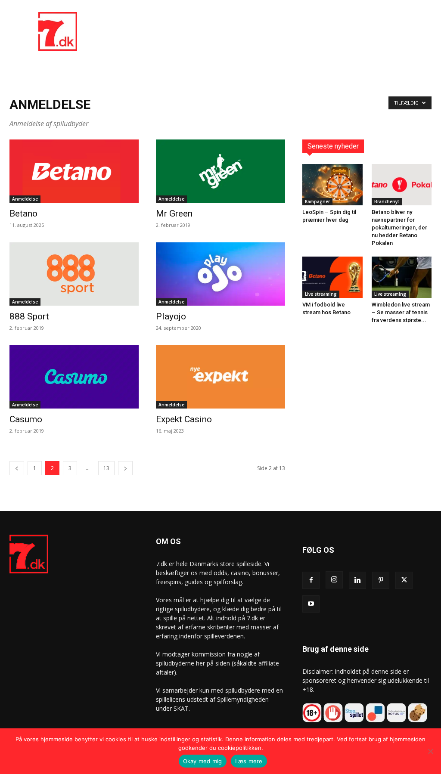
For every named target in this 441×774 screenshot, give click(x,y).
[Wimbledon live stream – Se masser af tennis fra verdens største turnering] (402, 277)
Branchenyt (386, 201)
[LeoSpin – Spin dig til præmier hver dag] (332, 184)
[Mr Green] (220, 171)
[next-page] (125, 468)
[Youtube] (311, 604)
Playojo (171, 316)
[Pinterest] (380, 580)
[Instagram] (334, 579)
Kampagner (317, 201)
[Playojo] (220, 274)
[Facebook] (311, 580)
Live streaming (321, 294)
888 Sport (29, 316)
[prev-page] (16, 468)
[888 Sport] (74, 274)
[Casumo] (74, 377)
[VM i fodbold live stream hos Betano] (332, 277)
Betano (23, 213)
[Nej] (430, 751)
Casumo (25, 419)
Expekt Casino (184, 419)
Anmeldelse (25, 199)
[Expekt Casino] (220, 377)
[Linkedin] (357, 580)
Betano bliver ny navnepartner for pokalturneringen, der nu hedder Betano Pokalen (399, 227)
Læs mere (249, 761)
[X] (404, 580)
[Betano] (74, 171)
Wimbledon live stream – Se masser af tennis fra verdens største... (401, 312)
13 (106, 468)
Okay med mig (202, 761)
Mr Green (174, 213)
